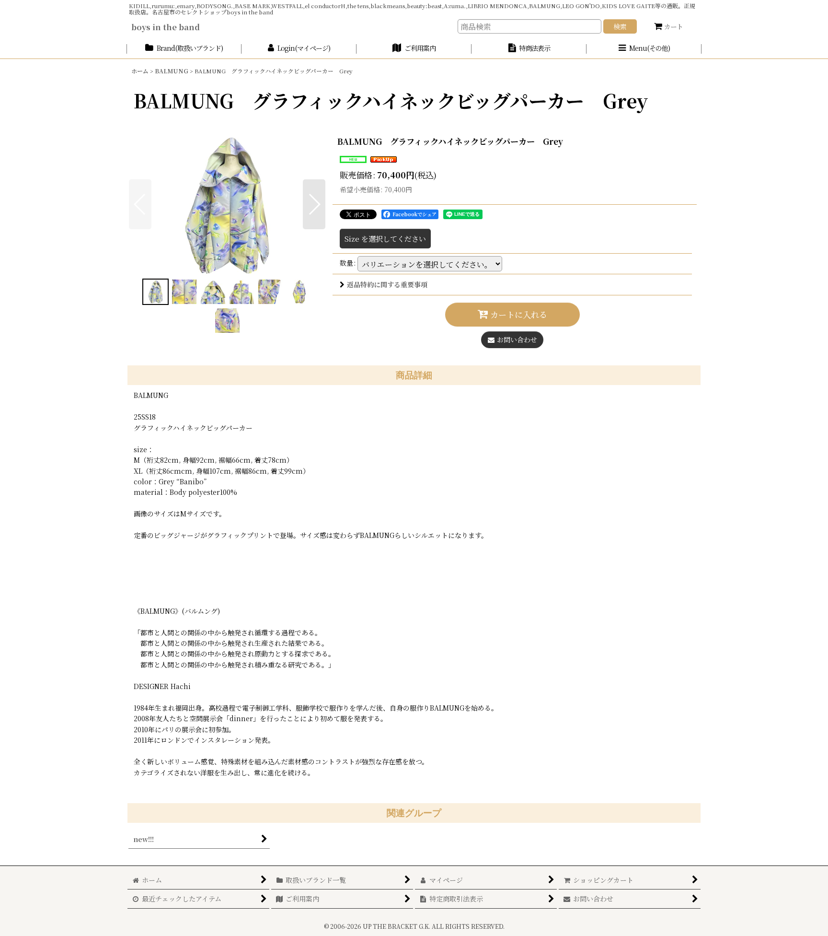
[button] (644, 48)
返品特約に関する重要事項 (387, 284)
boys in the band (165, 27)
